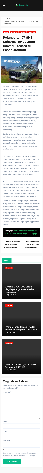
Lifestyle (14, 32)
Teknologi (31, 32)
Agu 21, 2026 (11, 295)
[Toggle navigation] (3, 5)
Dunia (6, 32)
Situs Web (6, 441)
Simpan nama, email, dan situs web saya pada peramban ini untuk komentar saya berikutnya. (19, 454)
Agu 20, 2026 (11, 332)
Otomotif (23, 32)
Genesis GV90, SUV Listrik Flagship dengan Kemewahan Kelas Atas (20, 289)
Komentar (7, 392)
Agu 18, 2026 (11, 370)
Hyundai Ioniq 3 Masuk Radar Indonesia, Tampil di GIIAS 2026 (21, 328)
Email (5, 431)
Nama (5, 422)
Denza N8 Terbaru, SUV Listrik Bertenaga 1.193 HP (20, 365)
